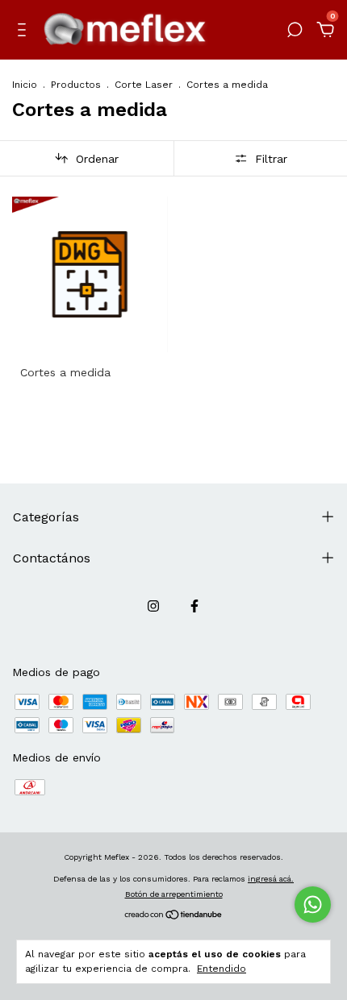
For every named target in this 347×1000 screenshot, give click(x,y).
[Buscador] (294, 32)
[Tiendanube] (173, 916)
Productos (76, 84)
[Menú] (24, 32)
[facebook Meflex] (194, 606)
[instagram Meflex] (153, 606)
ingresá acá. (271, 878)
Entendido (221, 968)
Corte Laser (144, 84)
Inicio (24, 84)
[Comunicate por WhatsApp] (313, 904)
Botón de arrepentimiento (174, 894)
